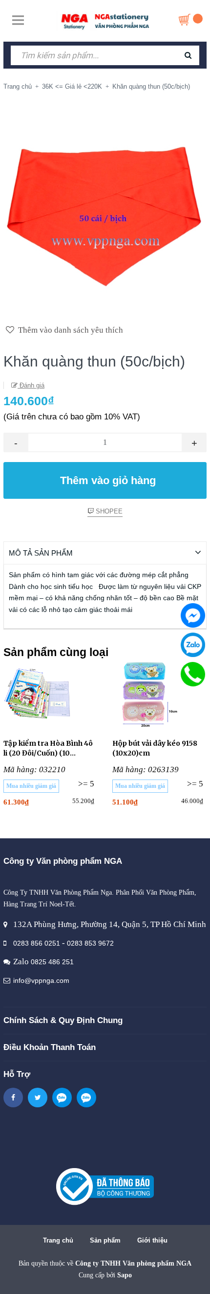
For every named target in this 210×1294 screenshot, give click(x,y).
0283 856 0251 (36, 943)
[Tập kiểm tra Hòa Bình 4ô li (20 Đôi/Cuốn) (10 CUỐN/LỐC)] (50, 694)
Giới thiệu (152, 1240)
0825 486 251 (52, 962)
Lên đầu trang (109, 1276)
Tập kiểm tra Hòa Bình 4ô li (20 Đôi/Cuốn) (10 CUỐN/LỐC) (48, 748)
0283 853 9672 (90, 943)
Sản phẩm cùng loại (55, 652)
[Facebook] (193, 615)
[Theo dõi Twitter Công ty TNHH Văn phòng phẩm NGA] (37, 1097)
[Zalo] (193, 645)
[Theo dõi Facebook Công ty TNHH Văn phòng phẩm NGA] (13, 1097)
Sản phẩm (105, 1240)
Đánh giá (31, 385)
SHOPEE (108, 511)
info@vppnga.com (41, 980)
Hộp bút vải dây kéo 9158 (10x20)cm (154, 748)
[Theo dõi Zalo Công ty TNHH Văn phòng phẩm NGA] (62, 1097)
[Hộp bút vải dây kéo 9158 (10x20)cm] (159, 694)
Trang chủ (58, 1240)
